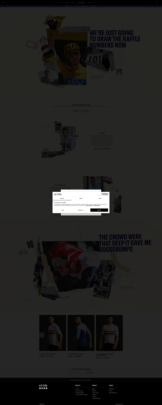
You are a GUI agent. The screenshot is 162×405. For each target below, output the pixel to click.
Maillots (93, 388)
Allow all (99, 210)
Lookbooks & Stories (96, 398)
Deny (63, 210)
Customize (80, 210)
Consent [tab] (62, 198)
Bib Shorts (94, 390)
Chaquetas (94, 394)
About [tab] (100, 198)
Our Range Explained (79, 392)
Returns (110, 390)
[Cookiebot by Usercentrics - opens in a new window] (102, 194)
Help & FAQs (111, 388)
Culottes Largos (95, 392)
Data (118, 404)
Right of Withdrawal (113, 392)
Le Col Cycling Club (79, 390)
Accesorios (94, 396)
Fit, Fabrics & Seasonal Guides (81, 394)
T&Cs (116, 404)
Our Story (77, 388)
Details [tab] (81, 198)
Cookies (121, 404)
